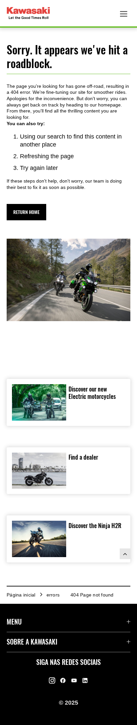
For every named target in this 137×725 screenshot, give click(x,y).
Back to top (125, 553)
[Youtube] (74, 680)
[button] (26, 212)
